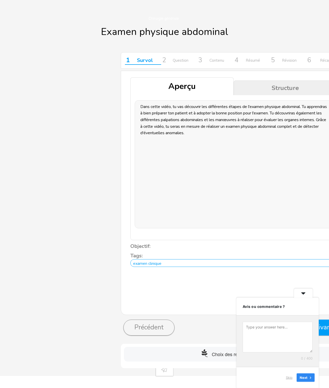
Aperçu (182, 86)
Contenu (211, 60)
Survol (139, 60)
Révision (284, 60)
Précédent (148, 327)
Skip (289, 377)
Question (175, 60)
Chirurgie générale (164, 18)
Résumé (247, 60)
